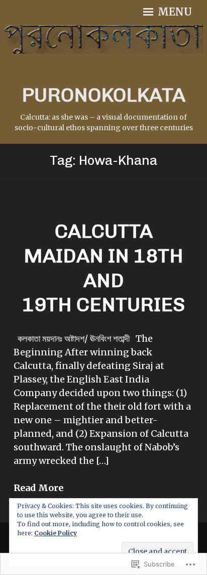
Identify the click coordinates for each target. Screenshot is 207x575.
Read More (38, 488)
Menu (173, 12)
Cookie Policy (55, 533)
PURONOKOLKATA (103, 95)
